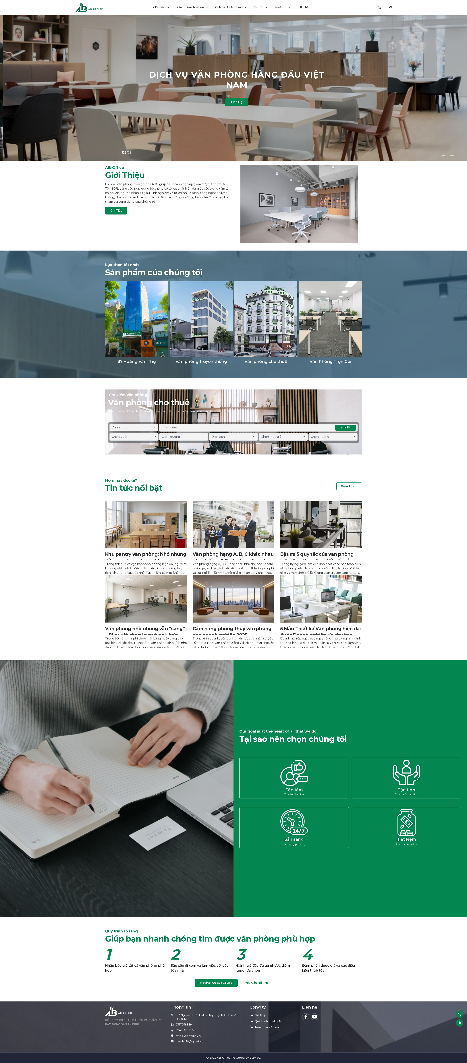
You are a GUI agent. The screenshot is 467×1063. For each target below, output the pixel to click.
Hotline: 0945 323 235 (216, 983)
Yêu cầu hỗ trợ (256, 983)
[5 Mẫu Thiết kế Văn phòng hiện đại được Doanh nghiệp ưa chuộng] (321, 611)
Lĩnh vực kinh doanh (229, 7)
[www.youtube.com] (314, 1016)
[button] (379, 7)
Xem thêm (349, 486)
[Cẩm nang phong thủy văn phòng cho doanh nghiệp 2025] (233, 611)
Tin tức (258, 7)
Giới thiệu (159, 7)
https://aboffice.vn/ (188, 1036)
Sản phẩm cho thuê (190, 7)
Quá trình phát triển (268, 1021)
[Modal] (459, 1023)
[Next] (451, 154)
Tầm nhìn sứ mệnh (268, 1027)
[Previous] (443, 154)
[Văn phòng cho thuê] (265, 324)
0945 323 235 (184, 1030)
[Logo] (89, 7)
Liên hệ (303, 7)
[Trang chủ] (118, 1011)
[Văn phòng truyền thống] (201, 324)
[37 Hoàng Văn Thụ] (136, 324)
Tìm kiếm (345, 427)
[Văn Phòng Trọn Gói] (330, 324)
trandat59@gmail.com (191, 1041)
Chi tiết (116, 210)
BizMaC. (255, 1057)
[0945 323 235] (459, 1014)
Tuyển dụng (282, 7)
